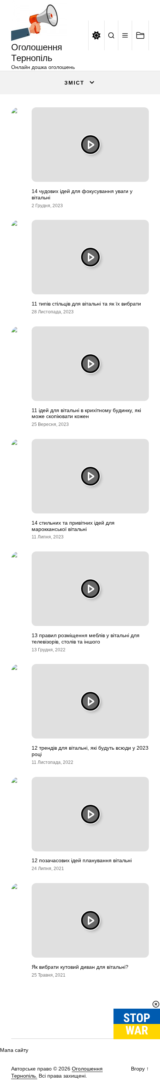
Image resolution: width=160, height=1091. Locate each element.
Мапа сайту (14, 1050)
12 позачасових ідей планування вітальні (82, 860)
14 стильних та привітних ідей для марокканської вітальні (73, 526)
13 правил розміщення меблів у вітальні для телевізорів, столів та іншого (86, 638)
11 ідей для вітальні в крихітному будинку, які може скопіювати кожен (86, 413)
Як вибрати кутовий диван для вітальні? (80, 967)
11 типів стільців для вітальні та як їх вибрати (86, 304)
